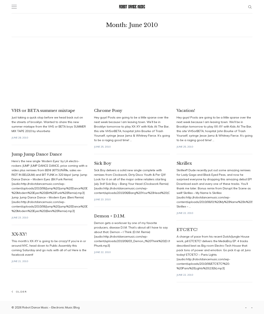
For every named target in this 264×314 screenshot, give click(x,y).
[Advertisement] (132, 72)
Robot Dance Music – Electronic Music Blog (51, 307)
